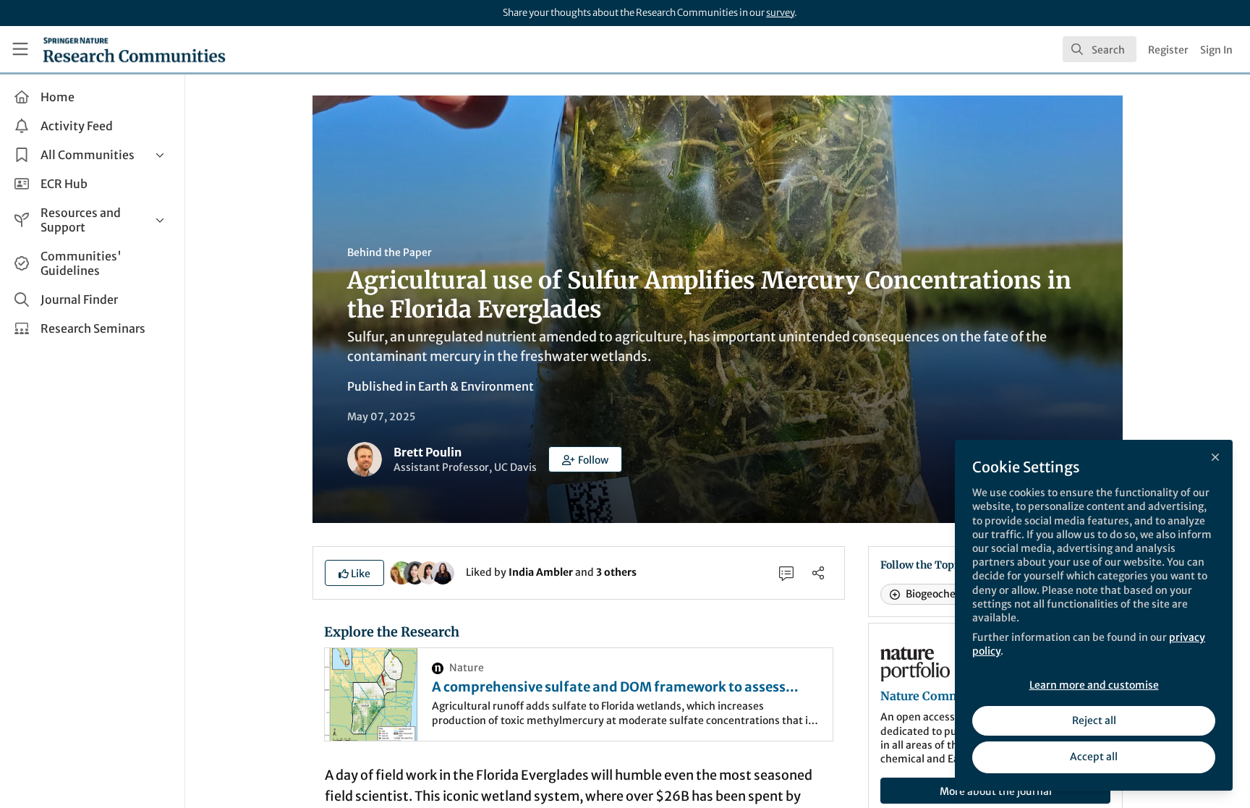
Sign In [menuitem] (1216, 49)
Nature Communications (950, 696)
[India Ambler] (401, 571)
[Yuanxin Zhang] (429, 571)
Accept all (1094, 756)
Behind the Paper (389, 252)
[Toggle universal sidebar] (20, 49)
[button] (585, 459)
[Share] (818, 572)
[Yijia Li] (415, 571)
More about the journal (996, 791)
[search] (1099, 49)
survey (780, 13)
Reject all (1094, 720)
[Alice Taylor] (442, 571)
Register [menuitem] (1168, 49)
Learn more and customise (1094, 685)
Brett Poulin (428, 452)
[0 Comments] (786, 572)
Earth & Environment (476, 386)
